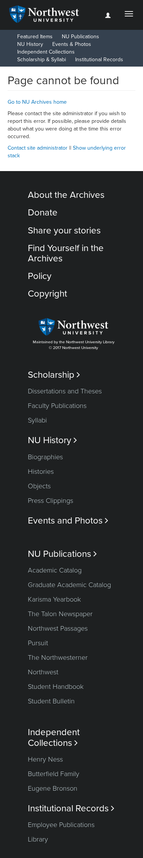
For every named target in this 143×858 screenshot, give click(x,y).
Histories (41, 471)
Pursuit (38, 643)
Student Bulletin (51, 701)
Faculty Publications (57, 405)
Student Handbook (56, 686)
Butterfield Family (53, 774)
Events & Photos (71, 44)
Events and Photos (68, 520)
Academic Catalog (55, 570)
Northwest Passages (58, 628)
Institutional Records (99, 59)
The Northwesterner (58, 657)
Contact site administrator (37, 148)
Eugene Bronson (52, 788)
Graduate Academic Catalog (69, 585)
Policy (39, 276)
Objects (39, 486)
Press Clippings (50, 500)
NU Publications (80, 36)
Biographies (45, 457)
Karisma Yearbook (54, 599)
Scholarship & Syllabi (41, 59)
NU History (30, 44)
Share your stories (64, 230)
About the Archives (66, 195)
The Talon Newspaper (60, 614)
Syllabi (37, 420)
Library (38, 839)
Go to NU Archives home (37, 102)
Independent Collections (46, 52)
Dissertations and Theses (65, 391)
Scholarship (54, 374)
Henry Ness (45, 759)
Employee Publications (61, 824)
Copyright (47, 293)
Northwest (43, 672)
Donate (43, 212)
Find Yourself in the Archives (66, 253)
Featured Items (35, 36)
